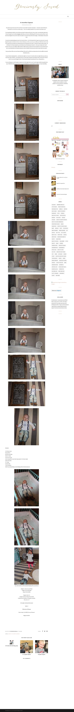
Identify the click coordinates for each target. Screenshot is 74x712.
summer (61, 243)
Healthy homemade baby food (63, 188)
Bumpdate (54, 213)
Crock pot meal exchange (62, 194)
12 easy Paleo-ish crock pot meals (62, 178)
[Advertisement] (26, 696)
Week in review (62, 230)
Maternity (61, 264)
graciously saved (62, 260)
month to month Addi (62, 226)
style (67, 241)
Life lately (58, 217)
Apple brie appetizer (61, 183)
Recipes (53, 217)
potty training (55, 273)
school (65, 234)
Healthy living (60, 249)
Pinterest (53, 167)
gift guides (63, 232)
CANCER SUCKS (54, 245)
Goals (53, 256)
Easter (53, 232)
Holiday (53, 219)
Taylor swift (54, 258)
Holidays (54, 204)
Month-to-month (61, 211)
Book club (54, 249)
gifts (58, 213)
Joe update (65, 228)
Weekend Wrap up (60, 204)
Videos (60, 258)
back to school (55, 241)
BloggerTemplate (20, 710)
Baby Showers (55, 230)
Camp (65, 262)
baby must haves (55, 215)
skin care (58, 275)
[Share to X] (45, 631)
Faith (61, 228)
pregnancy (62, 273)
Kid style (58, 232)
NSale (57, 243)
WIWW (64, 258)
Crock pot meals (62, 245)
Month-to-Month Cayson (14, 633)
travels (62, 213)
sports (53, 262)
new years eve (61, 271)
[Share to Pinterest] (47, 631)
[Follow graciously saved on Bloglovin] (56, 291)
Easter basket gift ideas (60, 158)
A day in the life (59, 262)
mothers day (54, 271)
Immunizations (55, 264)
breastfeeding (55, 260)
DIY (67, 230)
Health (53, 243)
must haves (54, 211)
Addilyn (56, 228)
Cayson (63, 217)
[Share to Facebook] (43, 631)
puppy (53, 275)
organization (55, 247)
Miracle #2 (54, 226)
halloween (62, 241)
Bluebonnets (61, 247)
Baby (53, 228)
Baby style (54, 234)
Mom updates (63, 215)
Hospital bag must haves (61, 256)
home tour (60, 234)
